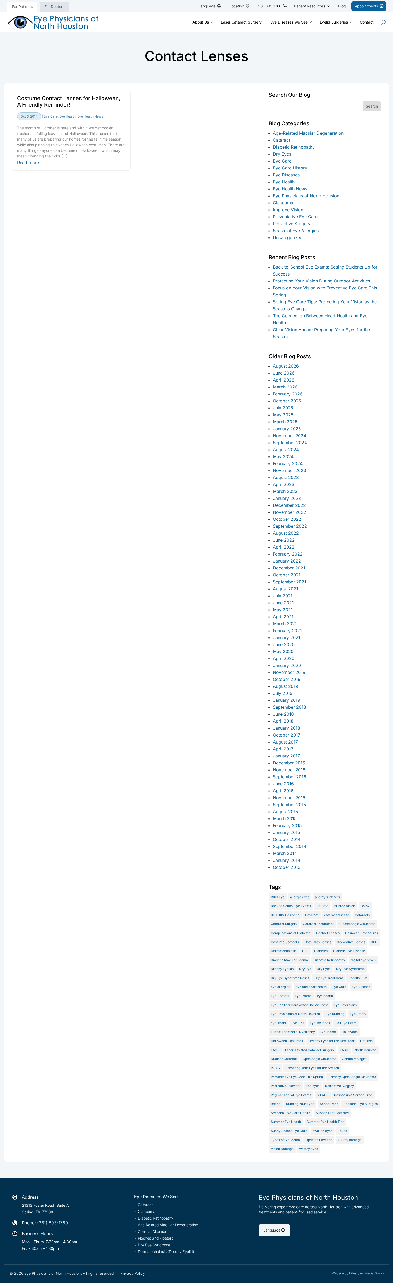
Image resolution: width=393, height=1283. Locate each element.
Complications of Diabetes (290, 933)
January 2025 (287, 428)
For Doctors (54, 6)
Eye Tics (297, 1023)
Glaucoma (283, 202)
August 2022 (286, 533)
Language (206, 6)
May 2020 (283, 651)
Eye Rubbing (335, 1014)
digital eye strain (363, 960)
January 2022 (287, 561)
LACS (275, 1050)
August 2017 (285, 742)
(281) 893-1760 (52, 1222)
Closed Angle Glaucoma (357, 924)
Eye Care (51, 116)
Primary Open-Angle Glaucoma (352, 1077)
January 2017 (286, 756)
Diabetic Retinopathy (294, 147)
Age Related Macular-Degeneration (168, 1225)
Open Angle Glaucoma (319, 1059)
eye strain (278, 1023)
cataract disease (336, 915)
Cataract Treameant (318, 924)
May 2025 (283, 414)
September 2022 (290, 526)
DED (374, 942)
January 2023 (287, 498)
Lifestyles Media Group (366, 1273)
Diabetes (321, 951)
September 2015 (289, 804)
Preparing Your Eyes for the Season (312, 1068)
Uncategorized (288, 237)
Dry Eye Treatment (328, 978)
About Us (200, 22)
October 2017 (286, 735)
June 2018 (283, 714)
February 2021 (287, 630)
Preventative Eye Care (295, 216)
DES (305, 951)
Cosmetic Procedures (361, 933)
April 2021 (283, 616)
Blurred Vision (344, 906)
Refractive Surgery (291, 223)
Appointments (366, 6)
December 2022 (289, 505)
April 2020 (283, 658)
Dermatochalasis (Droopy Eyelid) (166, 1252)
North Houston (365, 1050)
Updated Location (319, 1140)
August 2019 (285, 686)
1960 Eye (277, 897)
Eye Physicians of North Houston (306, 195)
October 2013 (286, 867)
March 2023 (285, 491)
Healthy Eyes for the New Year (332, 1041)
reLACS (323, 1095)
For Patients (22, 6)
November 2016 (289, 769)
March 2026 (285, 387)
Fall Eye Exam (346, 1023)
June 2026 (284, 373)
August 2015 (285, 811)
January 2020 (287, 665)
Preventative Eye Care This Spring (297, 1077)
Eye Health (67, 116)
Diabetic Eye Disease (349, 951)
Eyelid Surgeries (334, 22)
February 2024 (288, 463)
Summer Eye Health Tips (325, 1122)
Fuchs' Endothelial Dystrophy (293, 1032)
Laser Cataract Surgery (241, 22)
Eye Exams (303, 996)
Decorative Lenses (351, 942)
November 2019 (289, 672)
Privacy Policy (132, 1273)
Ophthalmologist (354, 1059)
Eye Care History (290, 168)
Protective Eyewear (286, 1086)
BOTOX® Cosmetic (285, 915)
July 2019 (282, 693)
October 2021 (286, 575)
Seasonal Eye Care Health (290, 1113)
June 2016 (283, 783)
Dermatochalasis (283, 951)
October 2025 (287, 400)
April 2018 (283, 721)
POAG (275, 1068)
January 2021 (286, 637)
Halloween (350, 1032)
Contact (367, 22)
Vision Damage (282, 1149)
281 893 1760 (270, 6)
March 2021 (285, 623)
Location (236, 6)
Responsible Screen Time (353, 1095)
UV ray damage (349, 1140)
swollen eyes (322, 1131)
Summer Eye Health (286, 1122)
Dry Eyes (282, 154)
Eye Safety (358, 1014)
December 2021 (289, 568)
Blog (342, 6)
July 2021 (282, 595)
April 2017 (283, 749)
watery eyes (308, 1149)
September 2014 (289, 846)
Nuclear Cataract (284, 1059)
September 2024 (290, 442)
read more (28, 162)
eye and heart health (311, 987)
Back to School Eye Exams (291, 906)
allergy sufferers (327, 897)
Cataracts (362, 915)
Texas (342, 1131)
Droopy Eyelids (282, 969)
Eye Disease (361, 987)
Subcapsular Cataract (332, 1113)
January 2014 (286, 860)
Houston (366, 1041)
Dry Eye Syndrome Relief (290, 978)
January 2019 (286, 700)
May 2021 (283, 609)
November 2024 (289, 435)
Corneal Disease (152, 1232)
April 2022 (283, 547)
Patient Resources (309, 6)
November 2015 (289, 797)
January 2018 (286, 728)
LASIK (344, 1050)
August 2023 (286, 477)
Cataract (281, 140)
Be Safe (322, 906)
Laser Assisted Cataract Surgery (309, 1050)
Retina (275, 1104)
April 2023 (283, 484)
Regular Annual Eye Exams (291, 1095)
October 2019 (286, 679)
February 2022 (288, 554)
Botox (365, 906)
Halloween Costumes (287, 1041)
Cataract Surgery (284, 924)
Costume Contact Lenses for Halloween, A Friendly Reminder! (68, 101)
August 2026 (286, 366)
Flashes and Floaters (155, 1238)
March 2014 (285, 853)
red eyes (312, 1086)
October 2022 (287, 519)
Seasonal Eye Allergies (296, 230)
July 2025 (283, 407)
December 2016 (289, 762)
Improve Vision (288, 209)
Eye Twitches (320, 1023)
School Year (329, 1104)
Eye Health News (90, 116)
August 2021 (285, 588)
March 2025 (285, 421)
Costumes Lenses (318, 942)
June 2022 (284, 540)
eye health (325, 996)
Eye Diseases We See (289, 22)
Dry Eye (305, 969)
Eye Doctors (280, 996)
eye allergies (280, 987)
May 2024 (283, 456)
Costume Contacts (285, 942)
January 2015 (286, 832)
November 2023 (289, 470)
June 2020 (284, 644)
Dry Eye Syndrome (350, 969)
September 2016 (289, 776)
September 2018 (289, 707)
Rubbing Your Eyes (300, 1104)
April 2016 (283, 790)
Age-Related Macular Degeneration (308, 133)
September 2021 (289, 581)
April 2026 (283, 380)
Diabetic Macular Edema (289, 960)
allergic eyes (299, 897)
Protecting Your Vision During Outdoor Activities (321, 281)
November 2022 (289, 512)
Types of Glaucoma (285, 1140)
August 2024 (286, 449)
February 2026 (288, 394)
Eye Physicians (345, 1005)
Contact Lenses (328, 933)
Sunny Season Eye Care (289, 1131)
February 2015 (287, 825)
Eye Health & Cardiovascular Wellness (299, 1005)
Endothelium (358, 978)
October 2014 (286, 839)
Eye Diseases (286, 175)
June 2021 (283, 602)
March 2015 (285, 818)
